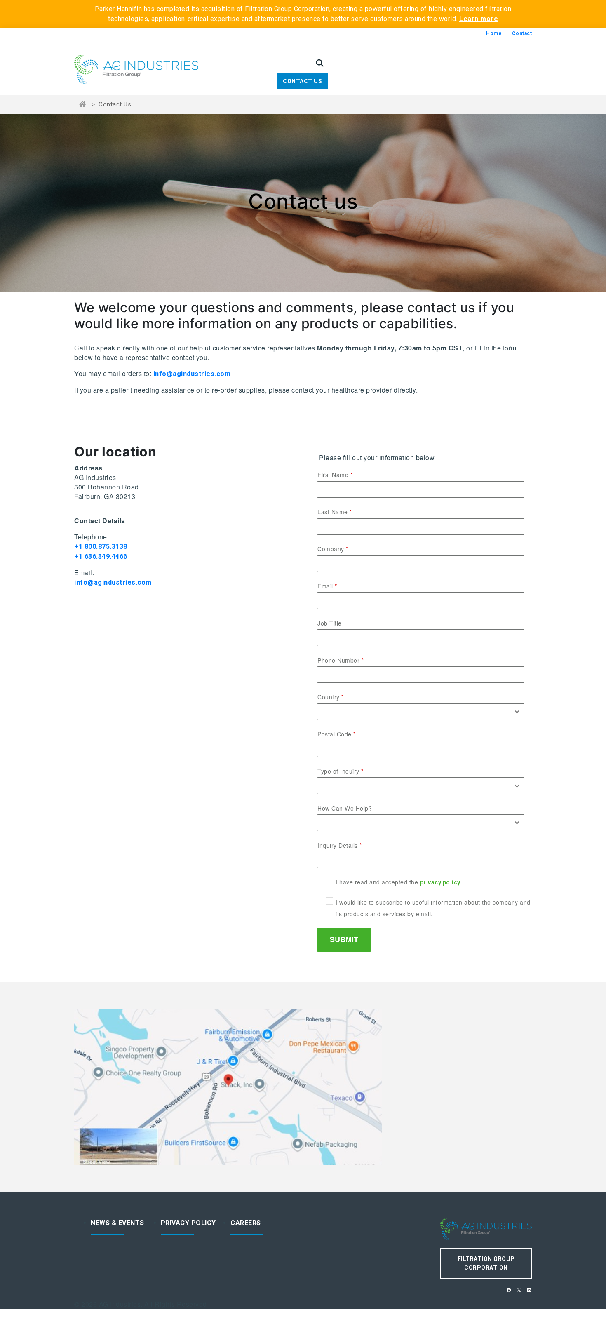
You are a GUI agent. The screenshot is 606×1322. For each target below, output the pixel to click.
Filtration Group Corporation (486, 1263)
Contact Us (302, 81)
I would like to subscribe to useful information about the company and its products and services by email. (433, 908)
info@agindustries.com (192, 374)
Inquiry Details (337, 845)
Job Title (329, 623)
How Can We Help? (344, 808)
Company (330, 549)
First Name (332, 474)
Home (494, 33)
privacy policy (440, 882)
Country (328, 697)
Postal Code (334, 734)
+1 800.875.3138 (100, 546)
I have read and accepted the (398, 882)
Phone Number (338, 660)
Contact (522, 33)
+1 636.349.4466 (100, 556)
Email (325, 586)
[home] (149, 69)
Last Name (332, 512)
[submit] (320, 63)
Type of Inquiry (338, 771)
